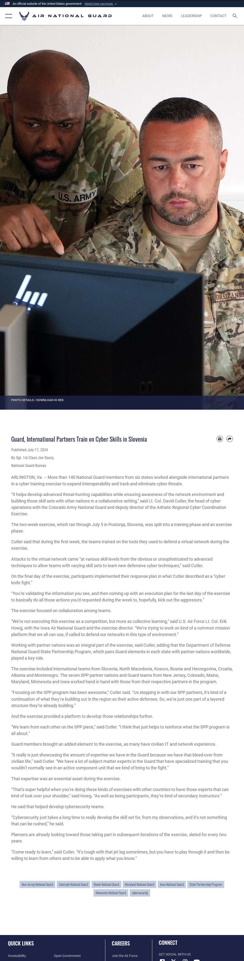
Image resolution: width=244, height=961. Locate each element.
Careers (121, 943)
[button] (101, 3)
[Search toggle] (236, 16)
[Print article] (220, 439)
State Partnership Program (205, 884)
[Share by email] (229, 439)
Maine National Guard (106, 884)
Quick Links (21, 943)
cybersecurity (140, 892)
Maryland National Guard (139, 884)
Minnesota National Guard (111, 892)
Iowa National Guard (172, 884)
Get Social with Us (175, 954)
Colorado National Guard (73, 884)
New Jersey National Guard (37, 884)
